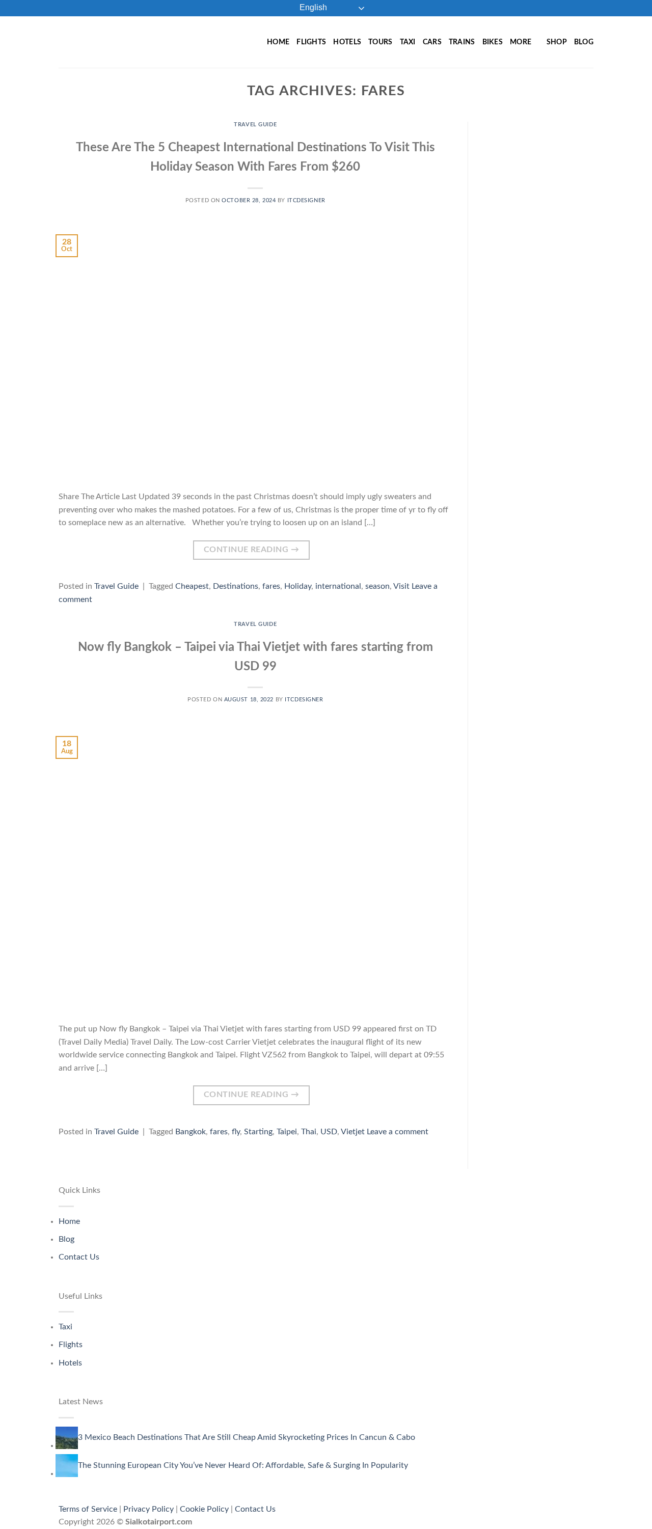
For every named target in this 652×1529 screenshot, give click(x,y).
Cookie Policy (204, 1509)
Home (278, 42)
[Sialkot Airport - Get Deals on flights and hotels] (132, 42)
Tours (380, 42)
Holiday (297, 586)
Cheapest (192, 586)
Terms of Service (88, 1509)
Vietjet (353, 1132)
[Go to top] (631, 1515)
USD (328, 1132)
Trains (462, 42)
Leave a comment (397, 1132)
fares (271, 586)
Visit (401, 586)
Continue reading (251, 550)
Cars (432, 42)
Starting (258, 1132)
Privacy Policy (148, 1509)
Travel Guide (255, 124)
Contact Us (79, 1257)
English (312, 7)
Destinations (235, 586)
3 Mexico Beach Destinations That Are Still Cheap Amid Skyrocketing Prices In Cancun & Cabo (246, 1437)
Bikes (492, 42)
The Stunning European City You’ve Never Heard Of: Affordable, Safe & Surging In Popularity (243, 1465)
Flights (311, 42)
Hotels (347, 42)
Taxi (408, 42)
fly (236, 1132)
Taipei (287, 1132)
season (377, 586)
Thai (308, 1132)
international (338, 586)
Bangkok (190, 1132)
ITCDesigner (306, 200)
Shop (557, 42)
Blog (583, 42)
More (520, 42)
